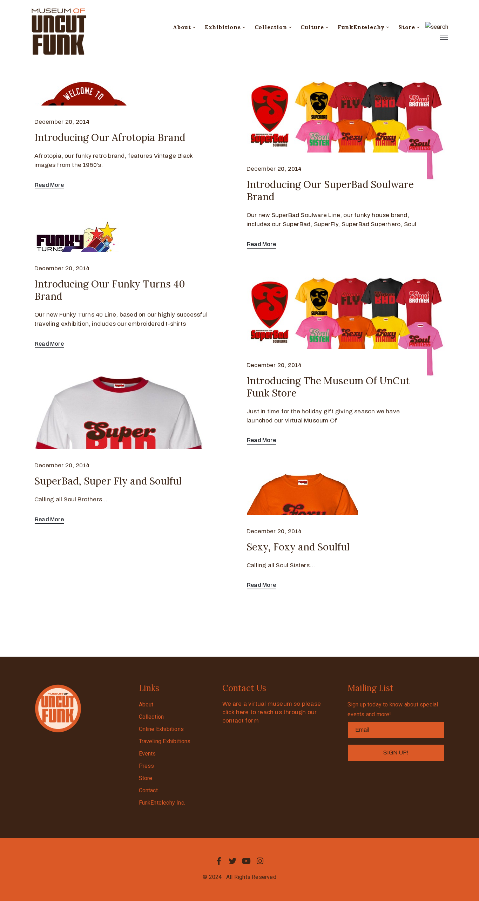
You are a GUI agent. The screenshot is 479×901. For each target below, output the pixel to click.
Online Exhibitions (161, 729)
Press (146, 766)
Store (406, 27)
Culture (312, 27)
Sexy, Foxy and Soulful (298, 547)
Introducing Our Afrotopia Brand (109, 137)
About (182, 27)
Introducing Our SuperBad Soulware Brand (330, 190)
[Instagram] (260, 861)
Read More (49, 185)
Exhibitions (223, 27)
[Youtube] (246, 861)
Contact (148, 790)
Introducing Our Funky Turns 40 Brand (109, 290)
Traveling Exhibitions (165, 741)
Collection (271, 27)
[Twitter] (232, 861)
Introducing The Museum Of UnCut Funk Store (328, 386)
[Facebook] (218, 861)
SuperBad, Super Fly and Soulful (108, 481)
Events (147, 753)
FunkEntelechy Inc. (162, 802)
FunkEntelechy (361, 27)
